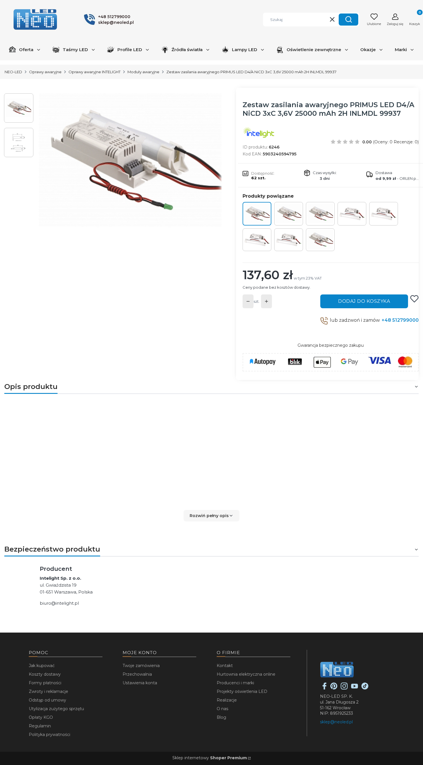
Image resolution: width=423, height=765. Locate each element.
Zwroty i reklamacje (48, 691)
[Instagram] (344, 688)
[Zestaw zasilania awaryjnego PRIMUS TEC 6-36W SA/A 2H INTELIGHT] (352, 213)
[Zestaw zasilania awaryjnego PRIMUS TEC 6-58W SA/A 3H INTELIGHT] (289, 240)
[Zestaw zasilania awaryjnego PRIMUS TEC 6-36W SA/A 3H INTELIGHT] (384, 213)
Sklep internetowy (209, 757)
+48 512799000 (400, 320)
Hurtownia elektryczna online (246, 674)
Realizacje (227, 700)
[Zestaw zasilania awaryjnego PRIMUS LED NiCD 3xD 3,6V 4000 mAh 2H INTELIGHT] (320, 240)
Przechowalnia (137, 674)
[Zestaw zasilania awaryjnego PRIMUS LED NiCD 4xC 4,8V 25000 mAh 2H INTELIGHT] (320, 213)
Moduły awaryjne (143, 72)
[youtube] (354, 688)
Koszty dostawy (45, 674)
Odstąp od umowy (47, 700)
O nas (222, 708)
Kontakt (225, 665)
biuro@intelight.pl (59, 603)
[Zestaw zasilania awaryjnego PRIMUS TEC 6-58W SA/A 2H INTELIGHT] (257, 240)
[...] (130, 161)
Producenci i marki (235, 682)
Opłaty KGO (41, 717)
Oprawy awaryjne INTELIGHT (94, 72)
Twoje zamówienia (141, 665)
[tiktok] (364, 688)
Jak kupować (42, 665)
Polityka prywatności (49, 734)
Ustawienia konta (140, 682)
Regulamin (40, 726)
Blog (221, 717)
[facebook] (324, 688)
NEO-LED (13, 72)
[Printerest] (333, 688)
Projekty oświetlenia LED (242, 691)
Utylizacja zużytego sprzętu (56, 708)
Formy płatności (45, 682)
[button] (348, 20)
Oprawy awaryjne (45, 72)
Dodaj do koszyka (364, 301)
